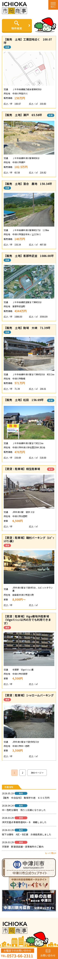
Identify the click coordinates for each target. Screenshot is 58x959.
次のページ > (37, 772)
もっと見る (50, 853)
